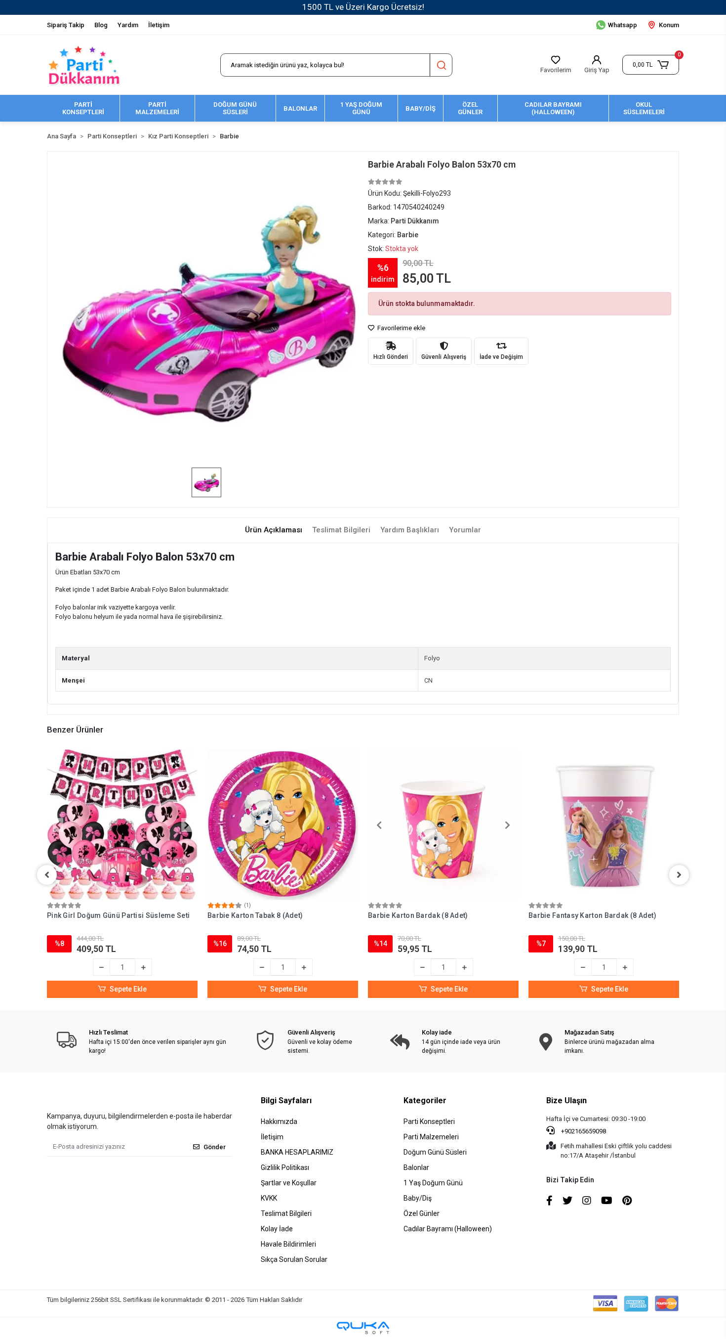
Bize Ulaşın (566, 1100)
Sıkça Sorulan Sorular (294, 1259)
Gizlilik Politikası (285, 1167)
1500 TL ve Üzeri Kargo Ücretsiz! (363, 7)
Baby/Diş (417, 1198)
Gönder (214, 1147)
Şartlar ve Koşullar (289, 1183)
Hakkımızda (279, 1121)
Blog (101, 25)
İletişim (158, 25)
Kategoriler (424, 1100)
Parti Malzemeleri (431, 1137)
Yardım (128, 25)
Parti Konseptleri (429, 1121)
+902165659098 (583, 1131)
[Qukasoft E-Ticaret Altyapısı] (363, 1328)
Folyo (432, 658)
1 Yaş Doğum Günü (433, 1183)
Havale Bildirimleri (288, 1244)
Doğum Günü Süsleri (435, 1152)
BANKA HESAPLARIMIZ (297, 1152)
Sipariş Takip (65, 25)
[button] (651, 64)
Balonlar (416, 1167)
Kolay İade (277, 1229)
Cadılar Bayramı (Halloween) (447, 1229)
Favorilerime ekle (400, 328)
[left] (47, 875)
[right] (679, 875)
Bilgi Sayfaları (286, 1100)
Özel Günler (421, 1213)
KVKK (269, 1198)
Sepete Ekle (128, 989)
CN (428, 680)
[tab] (273, 530)
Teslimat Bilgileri (286, 1213)
